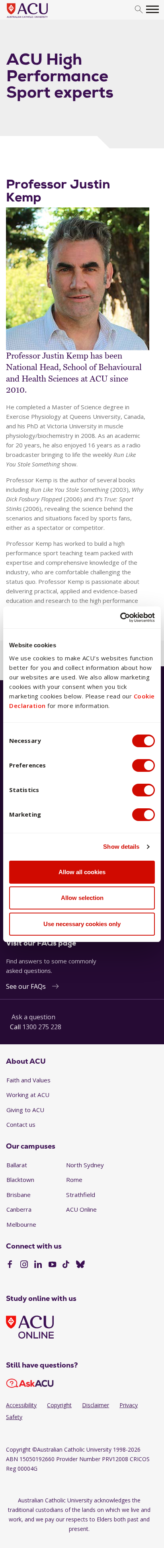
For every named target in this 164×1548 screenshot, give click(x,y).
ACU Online (81, 1209)
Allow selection (82, 897)
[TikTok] (65, 1265)
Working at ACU (27, 1095)
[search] (139, 9)
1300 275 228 (41, 1026)
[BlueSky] (80, 1265)
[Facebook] (10, 1265)
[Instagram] (24, 1265)
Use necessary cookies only (82, 924)
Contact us (20, 1124)
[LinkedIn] (38, 1265)
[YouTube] (52, 1265)
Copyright (59, 1405)
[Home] (39, 18)
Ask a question (33, 1017)
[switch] (143, 765)
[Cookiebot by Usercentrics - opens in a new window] (120, 617)
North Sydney (85, 1165)
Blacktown (20, 1180)
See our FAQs (26, 986)
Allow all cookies (82, 872)
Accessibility (21, 1405)
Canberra (18, 1209)
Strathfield (80, 1195)
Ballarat (16, 1165)
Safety (14, 1417)
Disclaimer (95, 1405)
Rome (74, 1180)
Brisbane (18, 1195)
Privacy (128, 1405)
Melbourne (21, 1224)
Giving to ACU (25, 1110)
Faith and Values (28, 1080)
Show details (121, 846)
